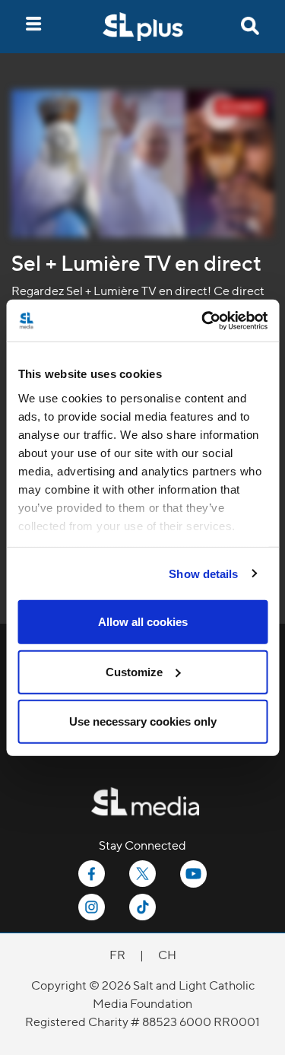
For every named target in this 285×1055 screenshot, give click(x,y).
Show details (203, 573)
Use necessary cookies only (143, 721)
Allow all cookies (143, 621)
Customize (134, 671)
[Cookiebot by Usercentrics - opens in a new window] (203, 320)
